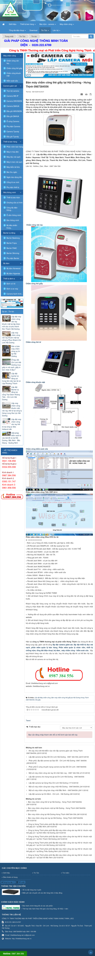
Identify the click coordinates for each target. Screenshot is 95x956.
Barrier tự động (9, 233)
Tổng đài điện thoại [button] (16, 30)
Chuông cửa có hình (15, 202)
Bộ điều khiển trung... (12, 226)
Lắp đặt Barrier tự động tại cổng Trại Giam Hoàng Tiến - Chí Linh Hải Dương (11, 393)
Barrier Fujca (12, 243)
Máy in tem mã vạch (14, 162)
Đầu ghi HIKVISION (14, 111)
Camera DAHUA (13, 106)
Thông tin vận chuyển (13, 886)
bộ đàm (57, 650)
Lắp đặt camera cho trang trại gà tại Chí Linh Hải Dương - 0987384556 (56, 776)
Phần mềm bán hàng (15, 146)
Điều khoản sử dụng (10, 877)
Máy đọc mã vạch (13, 157)
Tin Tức (36, 873)
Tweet (28, 720)
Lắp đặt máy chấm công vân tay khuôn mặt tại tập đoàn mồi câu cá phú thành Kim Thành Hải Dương (11, 322)
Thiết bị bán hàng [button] (27, 24)
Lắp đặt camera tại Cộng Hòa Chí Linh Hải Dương (48, 783)
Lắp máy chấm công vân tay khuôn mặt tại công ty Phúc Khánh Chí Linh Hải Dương (11, 337)
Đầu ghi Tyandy (13, 136)
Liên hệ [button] (56, 30)
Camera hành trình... (15, 294)
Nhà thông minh (9, 192)
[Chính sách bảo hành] (11, 907)
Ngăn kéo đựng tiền (14, 177)
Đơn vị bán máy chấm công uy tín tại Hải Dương (15, 351)
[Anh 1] (59, 65)
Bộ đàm (6, 263)
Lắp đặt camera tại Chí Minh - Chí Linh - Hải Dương (49, 794)
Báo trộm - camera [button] (47, 24)
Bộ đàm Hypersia (13, 273)
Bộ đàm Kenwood (13, 268)
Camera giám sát (10, 86)
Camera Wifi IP (12, 96)
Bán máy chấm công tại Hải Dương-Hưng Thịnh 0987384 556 (52, 814)
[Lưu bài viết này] (91, 94)
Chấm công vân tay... (13, 61)
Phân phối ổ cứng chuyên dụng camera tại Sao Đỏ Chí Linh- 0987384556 (57, 766)
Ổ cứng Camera (13, 121)
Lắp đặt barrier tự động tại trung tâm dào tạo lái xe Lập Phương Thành (11, 378)
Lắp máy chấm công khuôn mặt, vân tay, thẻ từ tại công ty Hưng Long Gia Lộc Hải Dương (12, 409)
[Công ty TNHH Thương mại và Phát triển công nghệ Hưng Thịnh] (10, 9)
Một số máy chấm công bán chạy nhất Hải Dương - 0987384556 (54, 786)
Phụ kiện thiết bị (13, 187)
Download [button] (33, 30)
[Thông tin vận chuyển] (11, 892)
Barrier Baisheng (13, 238)
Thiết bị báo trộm (13, 197)
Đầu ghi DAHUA (13, 116)
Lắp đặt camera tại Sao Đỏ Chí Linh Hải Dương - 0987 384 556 (53, 757)
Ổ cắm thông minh (14, 215)
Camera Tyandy (13, 131)
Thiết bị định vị (9, 278)
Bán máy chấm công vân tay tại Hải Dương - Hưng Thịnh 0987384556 (55, 818)
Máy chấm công (9, 55)
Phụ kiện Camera (13, 126)
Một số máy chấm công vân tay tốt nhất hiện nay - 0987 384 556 (54, 773)
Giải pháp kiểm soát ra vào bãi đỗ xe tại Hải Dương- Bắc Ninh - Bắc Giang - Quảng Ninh (11, 438)
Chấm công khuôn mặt (14, 74)
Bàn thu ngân (12, 172)
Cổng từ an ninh (13, 182)
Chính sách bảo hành (13, 902)
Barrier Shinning (13, 253)
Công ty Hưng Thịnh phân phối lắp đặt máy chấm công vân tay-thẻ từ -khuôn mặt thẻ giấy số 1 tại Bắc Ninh (59, 825)
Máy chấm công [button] (66, 24)
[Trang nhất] (3, 24)
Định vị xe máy (12, 288)
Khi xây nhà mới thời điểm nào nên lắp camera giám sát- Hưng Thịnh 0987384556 (54, 751)
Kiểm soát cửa (12, 80)
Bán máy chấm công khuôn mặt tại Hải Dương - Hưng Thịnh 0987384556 (56, 808)
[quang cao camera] (12, 303)
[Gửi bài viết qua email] (82, 94)
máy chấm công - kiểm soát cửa (75, 650)
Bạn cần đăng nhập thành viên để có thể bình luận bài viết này (52, 734)
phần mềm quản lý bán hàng (44, 647)
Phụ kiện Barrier (13, 258)
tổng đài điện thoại (45, 650)
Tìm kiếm (65, 873)
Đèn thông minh (13, 220)
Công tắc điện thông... (12, 208)
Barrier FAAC (12, 248)
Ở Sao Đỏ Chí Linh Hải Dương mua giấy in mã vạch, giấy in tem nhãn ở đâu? (11, 365)
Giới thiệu (6, 873)
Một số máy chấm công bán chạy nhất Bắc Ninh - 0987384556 (53, 790)
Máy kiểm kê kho (13, 167)
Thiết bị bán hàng (10, 141)
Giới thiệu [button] (12, 24)
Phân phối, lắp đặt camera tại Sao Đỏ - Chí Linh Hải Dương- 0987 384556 (58, 760)
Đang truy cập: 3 (8, 882)
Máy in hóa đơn (13, 152)
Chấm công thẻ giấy (14, 68)
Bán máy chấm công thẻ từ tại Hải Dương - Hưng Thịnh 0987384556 (55, 802)
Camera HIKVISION (14, 101)
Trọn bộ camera (13, 91)
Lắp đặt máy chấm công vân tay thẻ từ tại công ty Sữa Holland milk (11, 424)
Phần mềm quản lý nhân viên (71, 647)
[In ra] (86, 94)
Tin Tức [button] (44, 30)
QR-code (21, 882)
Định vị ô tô (11, 283)
